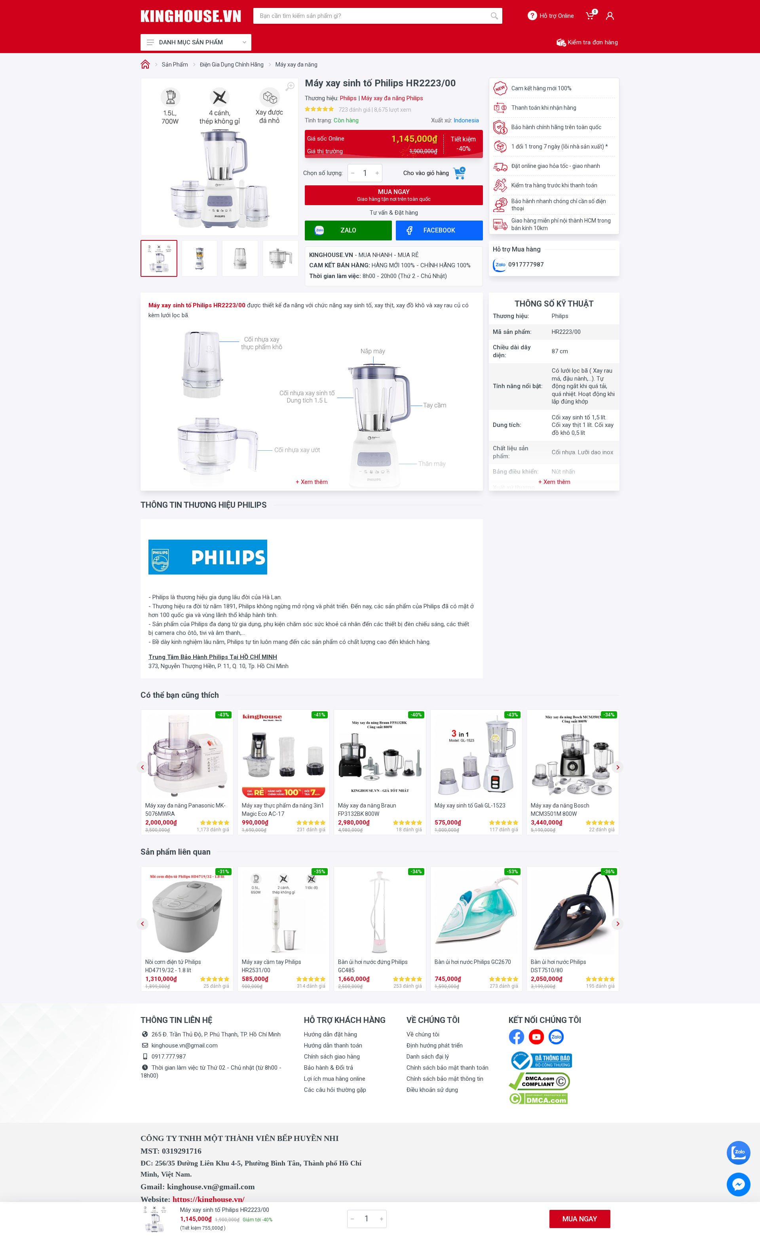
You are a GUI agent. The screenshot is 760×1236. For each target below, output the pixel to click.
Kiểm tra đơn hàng (593, 42)
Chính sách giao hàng (332, 1056)
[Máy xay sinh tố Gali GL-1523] (477, 756)
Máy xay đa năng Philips (392, 98)
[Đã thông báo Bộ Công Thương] (540, 1060)
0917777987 (525, 264)
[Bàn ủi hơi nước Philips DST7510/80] (573, 912)
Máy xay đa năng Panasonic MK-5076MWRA (185, 809)
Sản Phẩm (175, 64)
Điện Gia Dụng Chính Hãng (232, 64)
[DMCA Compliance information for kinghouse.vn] (564, 1081)
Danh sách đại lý (428, 1056)
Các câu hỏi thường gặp (335, 1089)
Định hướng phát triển (435, 1045)
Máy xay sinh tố (169, 305)
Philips (348, 98)
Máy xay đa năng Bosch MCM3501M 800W (560, 809)
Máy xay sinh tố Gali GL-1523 (470, 805)
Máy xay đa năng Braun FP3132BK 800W (367, 809)
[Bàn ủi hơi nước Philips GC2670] (477, 912)
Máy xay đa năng (296, 64)
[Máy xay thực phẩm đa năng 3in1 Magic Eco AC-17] (284, 756)
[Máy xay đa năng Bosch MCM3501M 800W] (573, 756)
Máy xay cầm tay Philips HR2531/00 (271, 966)
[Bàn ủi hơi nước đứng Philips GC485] (380, 912)
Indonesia (466, 120)
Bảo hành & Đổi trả (328, 1067)
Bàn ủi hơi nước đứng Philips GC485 (373, 966)
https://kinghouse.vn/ (209, 1199)
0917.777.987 (169, 1056)
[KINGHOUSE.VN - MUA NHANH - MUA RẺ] (191, 16)
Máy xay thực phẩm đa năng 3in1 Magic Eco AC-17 (283, 809)
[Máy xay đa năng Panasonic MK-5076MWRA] (187, 756)
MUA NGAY (394, 195)
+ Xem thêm (312, 482)
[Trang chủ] (145, 65)
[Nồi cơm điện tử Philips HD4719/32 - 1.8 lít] (187, 912)
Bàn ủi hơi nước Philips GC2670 (473, 962)
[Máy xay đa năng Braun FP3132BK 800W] (380, 756)
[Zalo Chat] (738, 1153)
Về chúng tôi (423, 1034)
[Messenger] (738, 1184)
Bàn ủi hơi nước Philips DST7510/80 (558, 966)
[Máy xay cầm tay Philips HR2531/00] (284, 912)
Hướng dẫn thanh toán (333, 1045)
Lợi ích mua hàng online (334, 1078)
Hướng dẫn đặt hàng (330, 1034)
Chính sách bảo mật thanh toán (447, 1067)
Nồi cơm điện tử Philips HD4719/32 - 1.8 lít (173, 966)
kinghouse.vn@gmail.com (185, 1045)
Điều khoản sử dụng (432, 1089)
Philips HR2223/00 (219, 305)
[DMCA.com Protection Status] (538, 1098)
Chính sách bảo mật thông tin (445, 1078)
